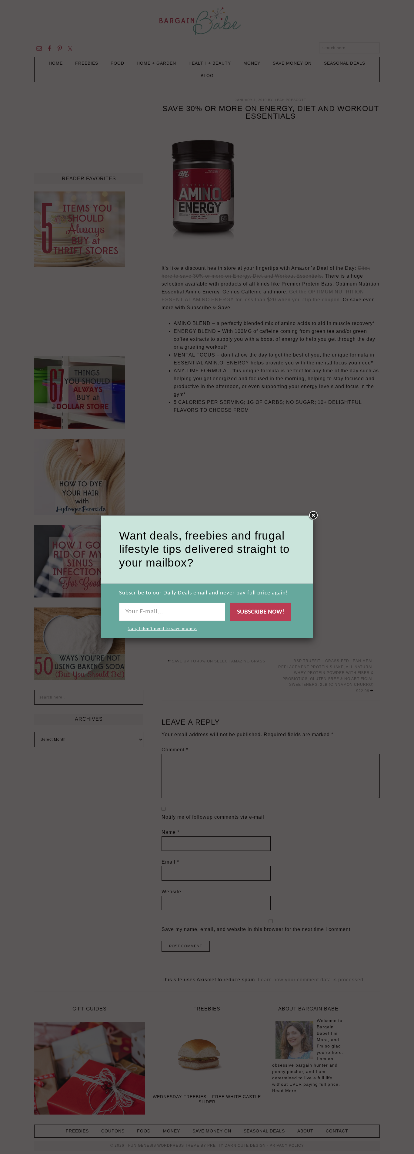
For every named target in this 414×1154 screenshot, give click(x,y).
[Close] (313, 515)
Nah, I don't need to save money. (162, 629)
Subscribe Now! (260, 612)
